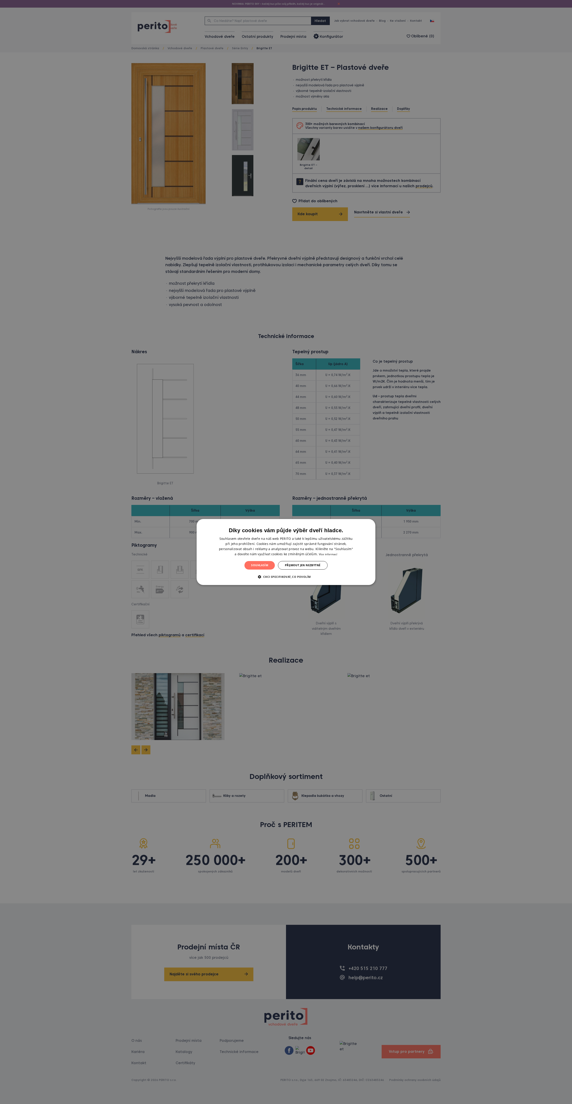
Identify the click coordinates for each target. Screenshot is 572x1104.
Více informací (328, 554)
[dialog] (286, 552)
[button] (286, 576)
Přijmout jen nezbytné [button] (302, 565)
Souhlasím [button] (259, 565)
